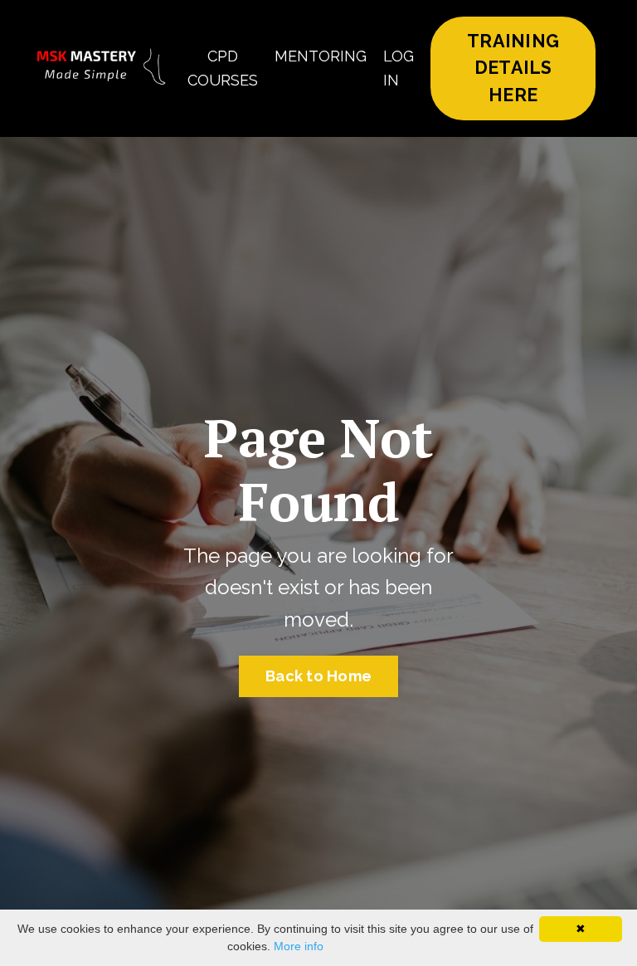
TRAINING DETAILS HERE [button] (513, 68)
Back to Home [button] (318, 676)
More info (298, 946)
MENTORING (321, 56)
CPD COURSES (222, 68)
